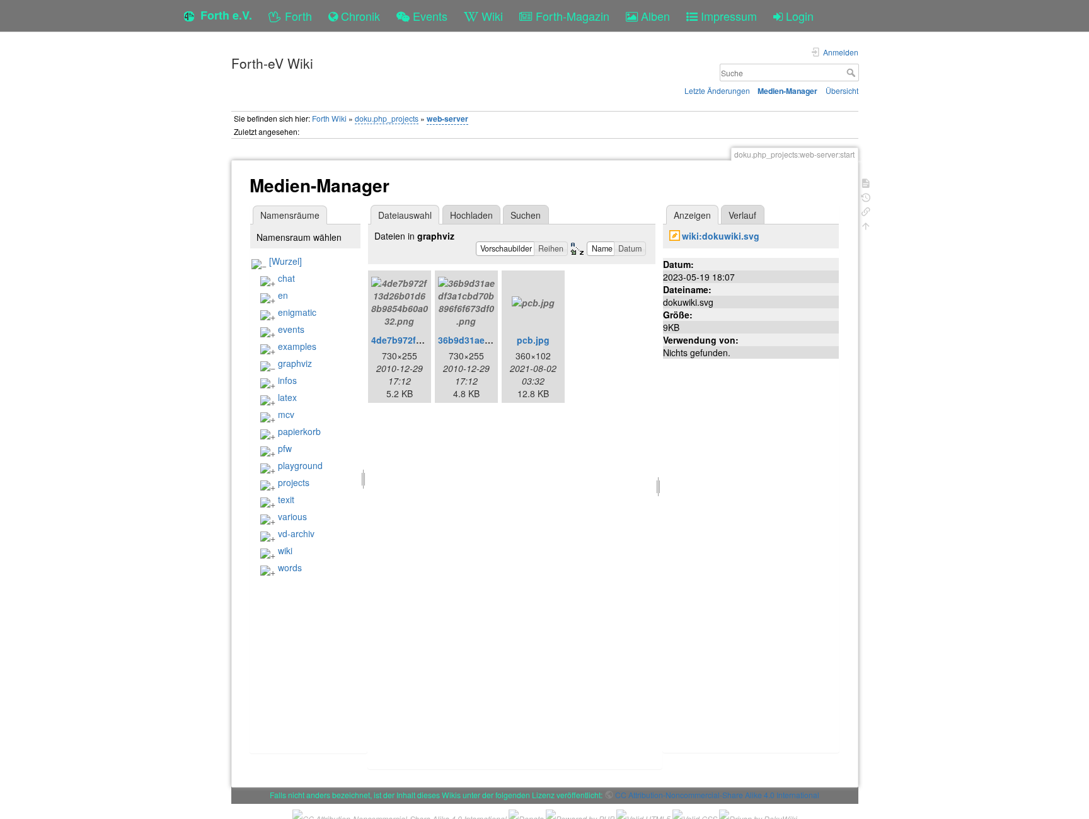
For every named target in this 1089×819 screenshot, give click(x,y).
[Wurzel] (285, 261)
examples (297, 346)
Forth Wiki (329, 118)
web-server (447, 118)
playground (300, 465)
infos (287, 380)
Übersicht (842, 90)
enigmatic (297, 312)
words (290, 567)
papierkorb (299, 431)
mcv (286, 414)
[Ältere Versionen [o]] (865, 196)
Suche (852, 72)
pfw (285, 448)
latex (287, 397)
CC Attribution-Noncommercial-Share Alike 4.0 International (717, 794)
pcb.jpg (533, 340)
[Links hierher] (865, 210)
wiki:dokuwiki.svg (720, 235)
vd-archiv (296, 533)
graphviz (295, 363)
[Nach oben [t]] (865, 225)
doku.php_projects (386, 118)
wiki (285, 550)
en (283, 295)
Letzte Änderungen (717, 90)
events (291, 329)
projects (293, 482)
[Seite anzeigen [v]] (865, 182)
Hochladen (471, 215)
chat (286, 278)
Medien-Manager (787, 90)
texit (286, 499)
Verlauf (742, 215)
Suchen (525, 215)
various (292, 516)
